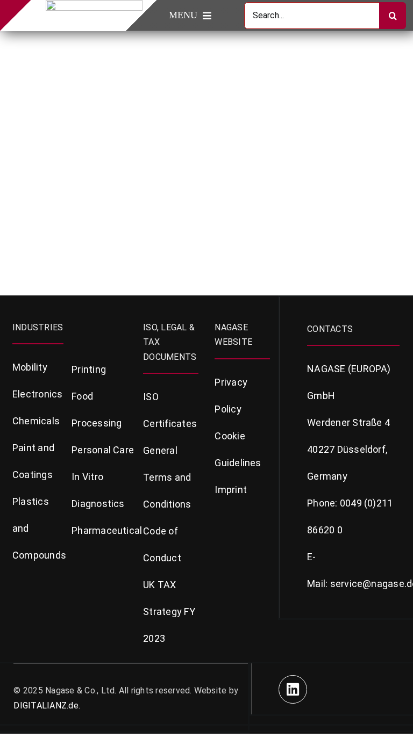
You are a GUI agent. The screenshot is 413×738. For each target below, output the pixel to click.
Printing (89, 369)
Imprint (231, 489)
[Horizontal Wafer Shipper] (108, 40)
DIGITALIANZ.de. (46, 705)
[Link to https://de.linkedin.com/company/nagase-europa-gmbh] (293, 689)
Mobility (29, 367)
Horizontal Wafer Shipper (80, 154)
